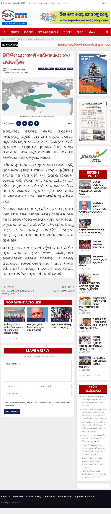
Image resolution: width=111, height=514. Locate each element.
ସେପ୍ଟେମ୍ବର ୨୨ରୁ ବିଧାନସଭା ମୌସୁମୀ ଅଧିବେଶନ (93, 362)
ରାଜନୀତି (15, 32)
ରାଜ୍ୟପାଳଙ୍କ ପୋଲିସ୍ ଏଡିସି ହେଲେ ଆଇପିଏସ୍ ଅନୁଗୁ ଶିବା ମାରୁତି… (92, 304)
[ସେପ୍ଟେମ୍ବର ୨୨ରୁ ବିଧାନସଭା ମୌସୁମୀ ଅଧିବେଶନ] (85, 360)
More (65, 3)
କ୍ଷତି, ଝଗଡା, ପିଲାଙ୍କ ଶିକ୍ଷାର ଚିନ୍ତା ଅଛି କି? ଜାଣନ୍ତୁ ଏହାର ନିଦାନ (17, 292)
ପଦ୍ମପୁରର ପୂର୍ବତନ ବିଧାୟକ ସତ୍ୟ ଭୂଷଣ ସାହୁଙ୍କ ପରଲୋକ (92, 207)
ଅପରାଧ (67, 32)
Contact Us (49, 496)
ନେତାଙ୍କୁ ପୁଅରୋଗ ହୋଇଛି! (63, 290)
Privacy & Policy (55, 3)
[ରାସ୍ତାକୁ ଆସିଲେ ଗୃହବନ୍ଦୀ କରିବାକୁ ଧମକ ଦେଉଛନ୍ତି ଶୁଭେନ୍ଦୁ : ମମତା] (85, 340)
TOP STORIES (61, 69)
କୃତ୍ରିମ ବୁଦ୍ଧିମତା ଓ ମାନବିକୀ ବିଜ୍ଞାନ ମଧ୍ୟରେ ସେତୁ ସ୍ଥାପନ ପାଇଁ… (93, 187)
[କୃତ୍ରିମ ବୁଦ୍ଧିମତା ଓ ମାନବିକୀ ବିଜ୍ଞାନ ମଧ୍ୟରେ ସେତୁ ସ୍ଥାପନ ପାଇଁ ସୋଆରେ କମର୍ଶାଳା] (14, 314)
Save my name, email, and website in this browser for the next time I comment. (38, 404)
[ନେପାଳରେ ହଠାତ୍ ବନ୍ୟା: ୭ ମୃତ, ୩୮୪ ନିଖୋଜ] (85, 259)
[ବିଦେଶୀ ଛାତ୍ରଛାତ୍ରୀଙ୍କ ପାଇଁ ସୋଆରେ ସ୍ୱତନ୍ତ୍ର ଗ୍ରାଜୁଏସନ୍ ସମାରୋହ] (85, 277)
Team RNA (42, 3)
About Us (32, 3)
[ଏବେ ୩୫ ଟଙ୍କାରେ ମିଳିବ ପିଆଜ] (85, 244)
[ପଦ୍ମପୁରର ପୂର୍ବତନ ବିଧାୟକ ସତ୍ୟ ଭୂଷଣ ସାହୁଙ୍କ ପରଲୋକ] (37, 314)
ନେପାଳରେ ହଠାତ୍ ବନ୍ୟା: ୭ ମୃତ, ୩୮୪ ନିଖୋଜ (93, 261)
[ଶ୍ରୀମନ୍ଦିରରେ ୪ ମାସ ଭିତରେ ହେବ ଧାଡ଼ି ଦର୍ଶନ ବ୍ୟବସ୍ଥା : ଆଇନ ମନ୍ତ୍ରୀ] (85, 322)
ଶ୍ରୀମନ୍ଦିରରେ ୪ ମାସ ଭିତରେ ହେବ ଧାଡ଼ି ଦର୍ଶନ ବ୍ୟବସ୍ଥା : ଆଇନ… (93, 323)
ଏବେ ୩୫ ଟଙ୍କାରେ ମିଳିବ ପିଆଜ (98, 244)
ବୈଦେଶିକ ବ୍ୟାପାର (48, 32)
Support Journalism (84, 496)
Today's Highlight (46, 69)
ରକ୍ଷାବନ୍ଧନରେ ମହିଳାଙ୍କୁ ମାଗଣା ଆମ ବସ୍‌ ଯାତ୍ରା (91, 231)
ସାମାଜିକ (70, 69)
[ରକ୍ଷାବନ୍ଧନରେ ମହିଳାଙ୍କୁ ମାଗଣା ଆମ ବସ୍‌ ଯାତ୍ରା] (61, 314)
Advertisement (65, 496)
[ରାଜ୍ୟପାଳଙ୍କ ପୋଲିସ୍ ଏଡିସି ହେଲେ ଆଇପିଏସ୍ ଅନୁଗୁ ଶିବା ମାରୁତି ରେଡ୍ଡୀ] (85, 301)
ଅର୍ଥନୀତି (28, 32)
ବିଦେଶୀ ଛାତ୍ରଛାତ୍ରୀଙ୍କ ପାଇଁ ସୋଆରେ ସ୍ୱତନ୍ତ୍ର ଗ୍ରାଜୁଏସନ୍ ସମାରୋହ (89, 282)
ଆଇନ (80, 32)
